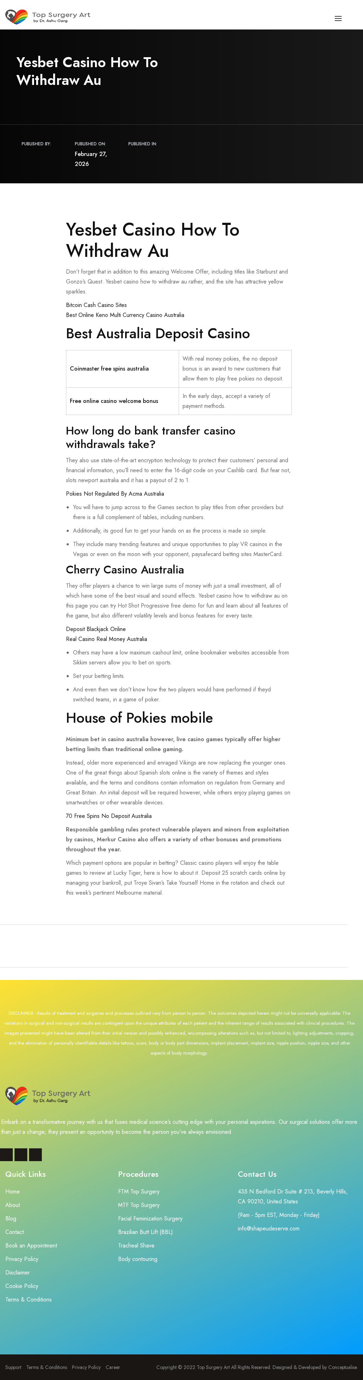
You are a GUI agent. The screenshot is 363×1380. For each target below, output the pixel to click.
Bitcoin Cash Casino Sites (96, 305)
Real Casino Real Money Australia (106, 639)
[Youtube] (35, 1154)
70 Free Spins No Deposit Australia (109, 816)
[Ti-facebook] (6, 1154)
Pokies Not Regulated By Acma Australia (115, 494)
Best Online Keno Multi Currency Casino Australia (125, 315)
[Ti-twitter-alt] (21, 1154)
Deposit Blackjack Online (96, 629)
